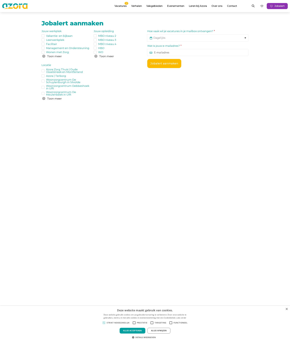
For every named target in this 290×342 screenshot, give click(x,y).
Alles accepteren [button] (132, 330)
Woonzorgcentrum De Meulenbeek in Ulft (61, 93)
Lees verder (181, 318)
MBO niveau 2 (107, 36)
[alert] (145, 324)
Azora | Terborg (56, 76)
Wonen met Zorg (57, 52)
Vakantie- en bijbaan (59, 36)
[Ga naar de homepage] (15, 6)
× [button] (286, 309)
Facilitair (51, 44)
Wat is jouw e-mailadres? (163, 46)
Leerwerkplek (55, 40)
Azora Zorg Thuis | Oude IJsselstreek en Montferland (64, 70)
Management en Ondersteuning (67, 48)
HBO (101, 48)
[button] (145, 337)
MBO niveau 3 (107, 40)
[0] (262, 6)
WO (100, 52)
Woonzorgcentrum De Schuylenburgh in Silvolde (63, 81)
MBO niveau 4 (107, 44)
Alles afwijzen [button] (159, 330)
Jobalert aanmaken (164, 63)
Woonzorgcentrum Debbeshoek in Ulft (67, 87)
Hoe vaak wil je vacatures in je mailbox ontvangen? (180, 31)
